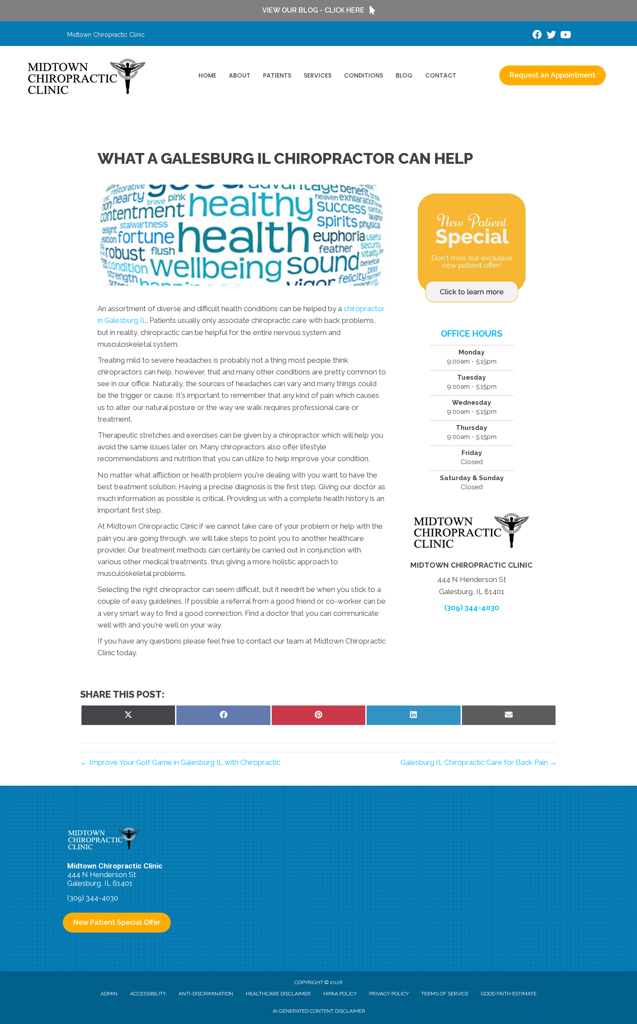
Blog (404, 75)
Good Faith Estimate (508, 994)
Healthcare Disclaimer (278, 994)
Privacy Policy (389, 994)
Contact (440, 75)
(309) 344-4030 (471, 607)
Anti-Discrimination (206, 994)
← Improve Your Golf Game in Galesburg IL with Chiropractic (180, 762)
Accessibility (148, 994)
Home (207, 75)
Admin (109, 994)
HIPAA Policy (340, 994)
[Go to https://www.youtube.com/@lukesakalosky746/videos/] (565, 36)
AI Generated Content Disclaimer (319, 1011)
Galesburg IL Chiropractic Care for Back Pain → (478, 762)
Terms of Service (444, 994)
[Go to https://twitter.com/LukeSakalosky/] (551, 36)
